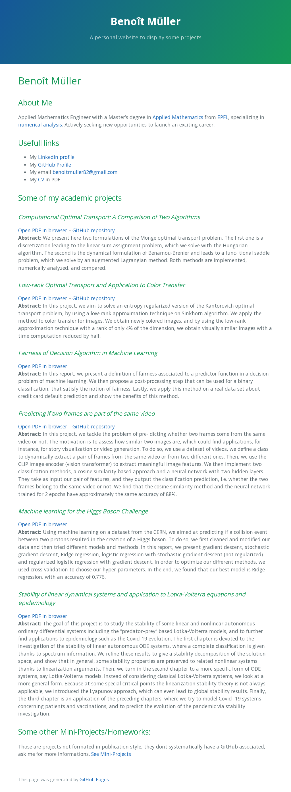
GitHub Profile (54, 164)
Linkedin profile (56, 157)
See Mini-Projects (111, 753)
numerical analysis (40, 124)
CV (41, 179)
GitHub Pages (94, 779)
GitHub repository (93, 230)
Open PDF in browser (42, 230)
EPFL (222, 117)
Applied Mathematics (178, 117)
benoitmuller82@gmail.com (85, 172)
